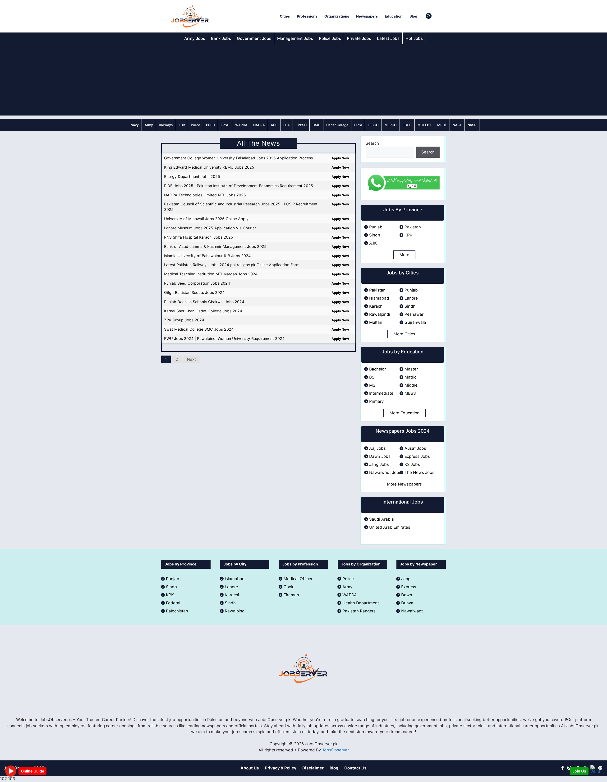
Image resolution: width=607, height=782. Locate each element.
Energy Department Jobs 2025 (192, 176)
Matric (410, 377)
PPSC (210, 125)
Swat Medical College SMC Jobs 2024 (199, 329)
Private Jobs (359, 38)
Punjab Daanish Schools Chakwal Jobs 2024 (204, 301)
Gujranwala (415, 322)
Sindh (374, 235)
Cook (288, 586)
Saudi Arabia (381, 519)
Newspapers (367, 16)
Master (411, 369)
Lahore (411, 298)
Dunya (407, 603)
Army (149, 125)
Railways (166, 125)
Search (372, 143)
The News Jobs (419, 472)
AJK (373, 243)
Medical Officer (299, 578)
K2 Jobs (412, 464)
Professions (307, 16)
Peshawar (414, 314)
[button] (428, 16)
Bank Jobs (221, 38)
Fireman (291, 594)
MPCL (442, 125)
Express (408, 586)
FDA (286, 125)
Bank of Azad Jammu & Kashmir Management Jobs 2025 (215, 246)
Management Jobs (295, 38)
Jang (405, 578)
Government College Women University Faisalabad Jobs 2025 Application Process (238, 158)
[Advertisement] (303, 80)
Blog (413, 16)
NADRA (259, 125)
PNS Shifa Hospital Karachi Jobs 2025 (198, 237)
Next (191, 359)
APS (274, 125)
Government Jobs (254, 38)
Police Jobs (330, 38)
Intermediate (381, 393)
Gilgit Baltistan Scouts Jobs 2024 (194, 292)
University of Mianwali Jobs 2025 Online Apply (206, 218)
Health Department (360, 603)
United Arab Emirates (389, 527)
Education (393, 16)
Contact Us (355, 768)
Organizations (336, 16)
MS (372, 385)
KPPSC (301, 125)
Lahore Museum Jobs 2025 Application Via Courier (210, 228)
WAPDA (241, 125)
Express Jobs (417, 456)
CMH (316, 125)
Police (195, 125)
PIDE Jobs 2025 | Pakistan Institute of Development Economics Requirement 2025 (238, 185)
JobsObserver (335, 750)
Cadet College (337, 125)
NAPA (457, 125)
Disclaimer (313, 768)
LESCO (373, 125)
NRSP (472, 125)
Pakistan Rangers (359, 611)
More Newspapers (404, 484)
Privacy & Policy (280, 768)
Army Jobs (194, 38)
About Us (249, 768)
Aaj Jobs (377, 448)
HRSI (358, 125)
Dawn (406, 594)
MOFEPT (424, 125)
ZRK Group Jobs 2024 (184, 320)
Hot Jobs (414, 38)
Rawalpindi (379, 314)
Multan (375, 322)
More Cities (404, 334)
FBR (182, 125)
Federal (173, 603)
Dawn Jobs (380, 456)
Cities (285, 16)
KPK (408, 235)
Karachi (376, 306)
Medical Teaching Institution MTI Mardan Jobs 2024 (211, 274)
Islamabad (379, 298)
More (404, 254)
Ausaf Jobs (415, 448)
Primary (376, 401)
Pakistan (413, 227)
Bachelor (377, 369)
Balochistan (177, 611)
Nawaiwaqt (412, 611)
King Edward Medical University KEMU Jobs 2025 (209, 167)
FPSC (225, 125)
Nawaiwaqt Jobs (385, 472)
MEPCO (391, 125)
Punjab (375, 227)
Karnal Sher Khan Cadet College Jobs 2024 (203, 311)
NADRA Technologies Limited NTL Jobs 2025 (205, 195)
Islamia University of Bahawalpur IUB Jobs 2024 (207, 255)
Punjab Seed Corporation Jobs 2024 (197, 283)
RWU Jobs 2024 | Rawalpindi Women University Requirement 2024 (224, 338)
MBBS (410, 393)
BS (371, 377)
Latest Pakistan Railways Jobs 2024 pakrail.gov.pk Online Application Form (231, 264)
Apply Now (340, 158)
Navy (135, 125)
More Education (404, 413)
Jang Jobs (379, 464)
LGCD (407, 125)
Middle (411, 385)
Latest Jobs (388, 38)
